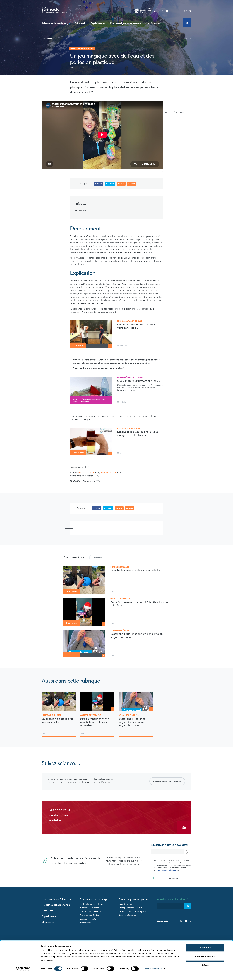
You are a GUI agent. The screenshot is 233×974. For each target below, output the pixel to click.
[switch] (84, 968)
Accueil (188, 38)
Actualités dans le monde (56, 905)
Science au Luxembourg (55, 23)
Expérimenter (98, 23)
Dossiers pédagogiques (129, 915)
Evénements (85, 922)
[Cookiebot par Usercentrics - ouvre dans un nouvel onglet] (23, 969)
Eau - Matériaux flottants (130, 377)
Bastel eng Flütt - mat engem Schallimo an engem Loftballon (136, 635)
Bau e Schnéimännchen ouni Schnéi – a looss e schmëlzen (139, 604)
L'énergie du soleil (119, 567)
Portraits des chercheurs (90, 911)
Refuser (205, 965)
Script (124, 402)
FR (190, 11)
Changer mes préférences (167, 781)
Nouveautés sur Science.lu (56, 899)
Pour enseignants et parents (125, 23)
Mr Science (153, 23)
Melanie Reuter (108, 472)
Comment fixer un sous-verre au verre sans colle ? (137, 326)
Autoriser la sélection (205, 956)
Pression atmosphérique (129, 321)
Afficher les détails (153, 969)
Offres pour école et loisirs (130, 907)
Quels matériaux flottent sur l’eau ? (138, 381)
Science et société (88, 919)
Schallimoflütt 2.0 (119, 630)
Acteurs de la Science (89, 907)
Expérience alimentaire (128, 428)
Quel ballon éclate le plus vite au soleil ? (135, 570)
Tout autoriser (205, 947)
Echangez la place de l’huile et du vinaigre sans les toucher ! (138, 433)
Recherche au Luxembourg (92, 904)
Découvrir (80, 23)
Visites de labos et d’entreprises (132, 911)
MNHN (120, 346)
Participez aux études (89, 915)
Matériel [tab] (83, 210)
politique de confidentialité (168, 870)
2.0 (129, 715)
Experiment (97, 557)
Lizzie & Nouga (125, 904)
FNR (82, 68)
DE (185, 11)
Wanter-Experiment (120, 599)
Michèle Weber (86, 472)
